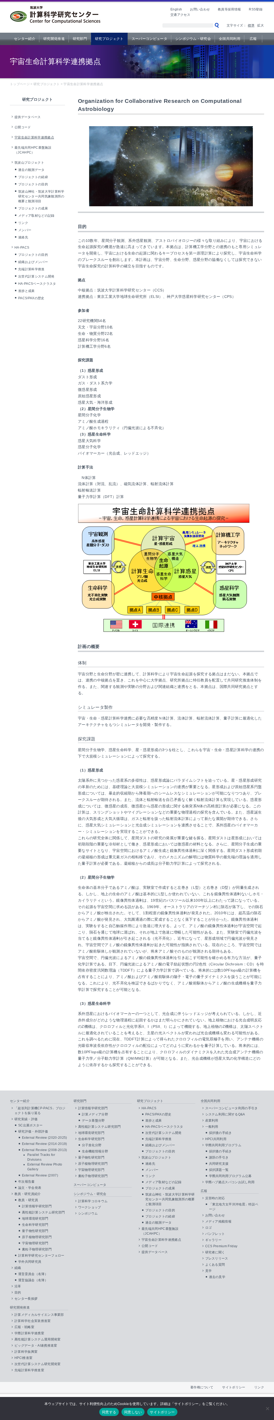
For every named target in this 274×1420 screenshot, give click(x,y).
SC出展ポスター (30, 1125)
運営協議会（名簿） (33, 1280)
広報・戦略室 (24, 1327)
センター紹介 (24, 39)
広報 (253, 39)
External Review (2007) (40, 1175)
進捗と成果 (26, 291)
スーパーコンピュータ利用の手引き (231, 1108)
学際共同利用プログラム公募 (230, 1176)
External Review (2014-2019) (44, 1144)
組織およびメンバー (33, 262)
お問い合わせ (200, 9)
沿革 (17, 1286)
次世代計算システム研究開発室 (37, 1364)
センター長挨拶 (25, 1299)
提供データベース (27, 117)
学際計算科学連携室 (29, 1333)
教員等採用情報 (229, 9)
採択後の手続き (220, 1133)
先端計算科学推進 (31, 269)
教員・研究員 (28, 1200)
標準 (251, 25)
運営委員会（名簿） (33, 1274)
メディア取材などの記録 (36, 216)
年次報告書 (26, 1181)
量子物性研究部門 (35, 1231)
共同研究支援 (219, 1164)
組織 (17, 1268)
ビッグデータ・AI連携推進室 (35, 1345)
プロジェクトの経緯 (33, 177)
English (176, 9)
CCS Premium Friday (221, 1246)
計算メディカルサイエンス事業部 (39, 1315)
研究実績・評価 (25, 1119)
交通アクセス (180, 15)
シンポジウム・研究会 (193, 39)
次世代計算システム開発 (36, 276)
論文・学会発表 (29, 1188)
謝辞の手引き (219, 1157)
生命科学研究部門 (35, 1225)
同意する (109, 1412)
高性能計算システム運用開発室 (37, 1339)
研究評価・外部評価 (33, 1131)
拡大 (260, 25)
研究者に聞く (215, 1252)
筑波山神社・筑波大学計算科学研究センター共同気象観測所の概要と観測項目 (41, 196)
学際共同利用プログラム (223, 1145)
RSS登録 (255, 9)
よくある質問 (215, 1265)
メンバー (24, 230)
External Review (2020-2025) (44, 1138)
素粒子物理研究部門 (37, 1249)
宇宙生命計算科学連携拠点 (34, 137)
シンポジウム (88, 1213)
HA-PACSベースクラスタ (37, 284)
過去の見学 (217, 1277)
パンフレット (215, 1234)
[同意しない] (267, 1408)
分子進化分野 (92, 1145)
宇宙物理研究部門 (35, 1243)
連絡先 (23, 237)
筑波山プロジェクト (29, 162)
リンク (23, 223)
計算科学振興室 (25, 1352)
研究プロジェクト (109, 39)
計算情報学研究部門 (37, 1206)
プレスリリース (216, 1258)
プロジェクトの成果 (33, 208)
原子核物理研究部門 (37, 1237)
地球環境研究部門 (35, 1218)
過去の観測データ (31, 170)
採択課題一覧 (219, 1170)
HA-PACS (21, 247)
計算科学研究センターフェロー (41, 1255)
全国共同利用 (229, 39)
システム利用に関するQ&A (225, 1114)
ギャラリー (213, 1240)
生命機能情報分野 (95, 1151)
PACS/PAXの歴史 (31, 298)
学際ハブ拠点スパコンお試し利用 (230, 1182)
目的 (17, 1292)
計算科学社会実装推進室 (32, 1321)
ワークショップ (89, 1207)
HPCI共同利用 (216, 1139)
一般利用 (211, 1127)
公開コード (22, 127)
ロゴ (208, 1228)
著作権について (201, 1387)
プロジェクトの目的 (33, 184)
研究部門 (80, 39)
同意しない (133, 1412)
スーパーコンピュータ (149, 39)
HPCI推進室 (23, 1358)
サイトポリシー (233, 1387)
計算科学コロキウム (93, 1201)
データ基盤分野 (93, 1120)
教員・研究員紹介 (27, 1194)
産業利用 (211, 1120)
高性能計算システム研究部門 (43, 1212)
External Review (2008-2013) (44, 1150)
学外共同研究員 (29, 1262)
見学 (208, 1271)
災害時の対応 (215, 1198)
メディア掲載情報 (218, 1221)
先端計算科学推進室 (29, 1370)
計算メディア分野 (95, 1114)
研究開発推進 (54, 39)
